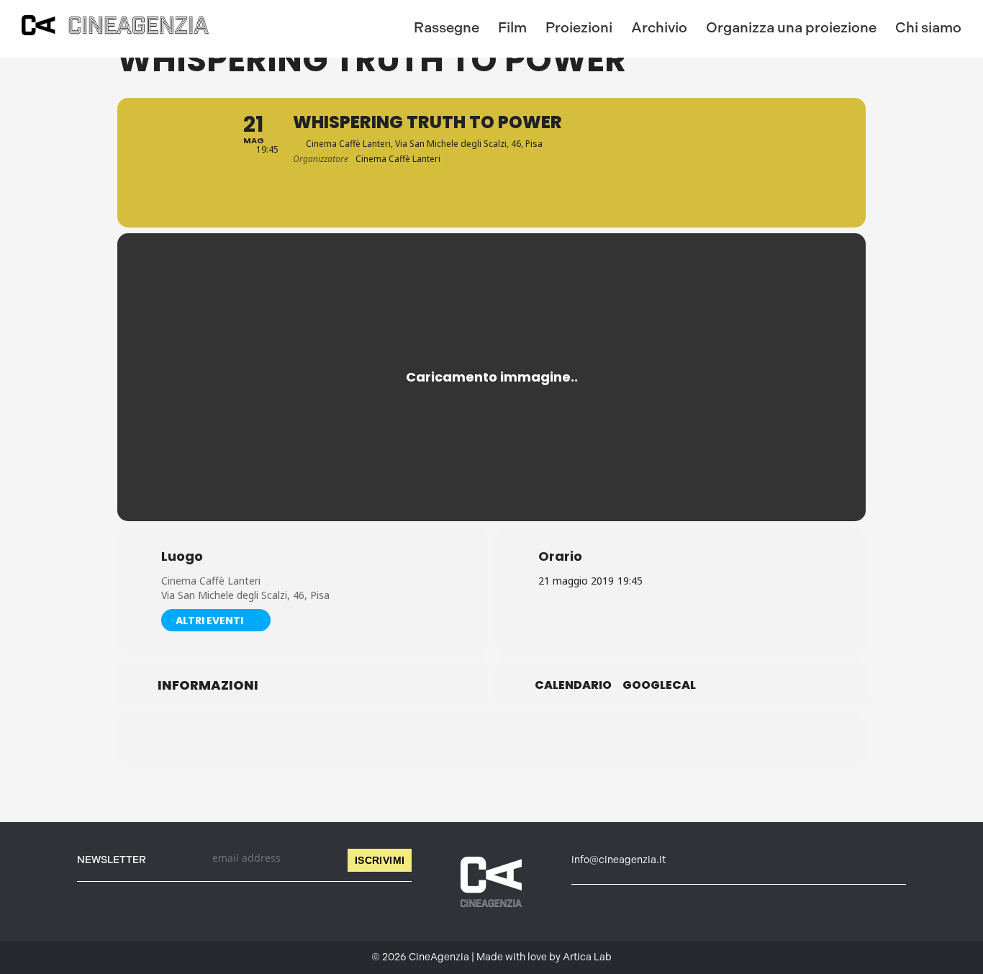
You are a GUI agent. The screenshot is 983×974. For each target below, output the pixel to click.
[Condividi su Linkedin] (456, 739)
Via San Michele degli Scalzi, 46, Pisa (245, 595)
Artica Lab (587, 957)
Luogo (182, 556)
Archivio (659, 27)
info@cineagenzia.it (618, 860)
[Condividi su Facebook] (420, 739)
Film (512, 27)
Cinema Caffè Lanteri (211, 580)
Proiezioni (578, 27)
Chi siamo (928, 27)
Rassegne (446, 27)
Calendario (573, 685)
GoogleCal (659, 685)
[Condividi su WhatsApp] (491, 739)
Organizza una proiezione (791, 27)
